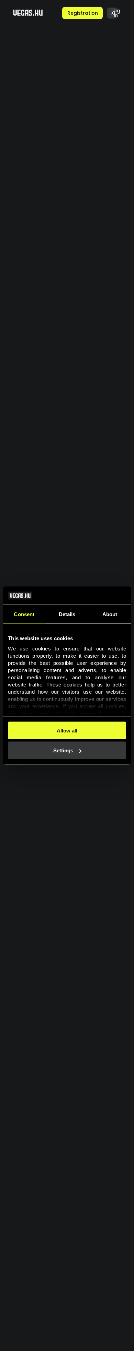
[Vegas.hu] (27, 13)
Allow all (67, 730)
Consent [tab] (24, 614)
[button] (82, 13)
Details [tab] (67, 614)
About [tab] (110, 614)
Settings (63, 750)
